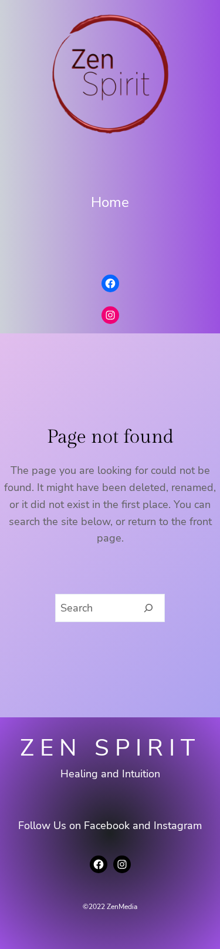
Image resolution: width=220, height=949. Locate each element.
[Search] (149, 608)
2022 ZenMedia (113, 906)
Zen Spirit (110, 748)
